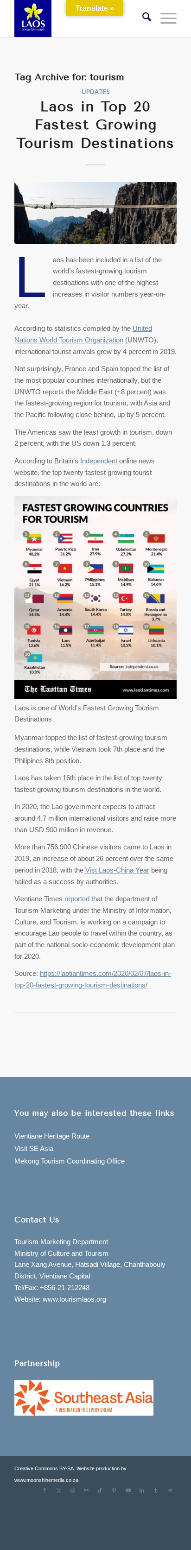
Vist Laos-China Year (117, 870)
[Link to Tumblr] (156, 1490)
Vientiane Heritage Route (51, 1136)
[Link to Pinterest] (114, 1490)
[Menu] (164, 18)
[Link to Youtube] (128, 1490)
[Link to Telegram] (170, 1490)
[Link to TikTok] (100, 1490)
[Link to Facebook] (44, 1490)
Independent (98, 461)
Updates (96, 92)
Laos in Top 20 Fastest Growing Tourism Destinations (95, 125)
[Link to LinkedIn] (142, 1490)
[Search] (142, 18)
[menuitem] (142, 18)
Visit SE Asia (33, 1148)
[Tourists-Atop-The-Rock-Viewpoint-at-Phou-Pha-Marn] (95, 213)
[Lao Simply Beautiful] (79, 18)
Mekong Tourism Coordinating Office (69, 1161)
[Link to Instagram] (72, 1490)
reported (76, 899)
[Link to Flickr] (86, 1490)
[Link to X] (58, 1490)
